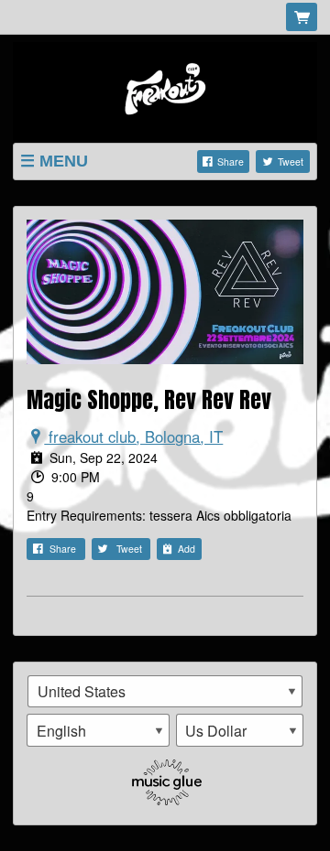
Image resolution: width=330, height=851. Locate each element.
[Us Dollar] (240, 730)
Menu (63, 161)
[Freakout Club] (165, 90)
